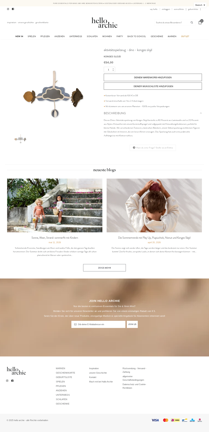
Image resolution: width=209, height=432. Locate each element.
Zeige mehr (104, 267)
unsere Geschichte (26, 22)
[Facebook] (13, 9)
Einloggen (166, 9)
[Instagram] (9, 9)
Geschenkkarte (42, 22)
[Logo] (104, 22)
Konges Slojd (112, 56)
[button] (200, 5)
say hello (153, 9)
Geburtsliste (193, 9)
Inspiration (11, 22)
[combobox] (171, 22)
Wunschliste (179, 9)
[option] (53, 87)
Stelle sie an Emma (164, 147)
